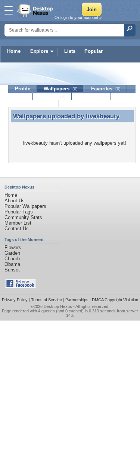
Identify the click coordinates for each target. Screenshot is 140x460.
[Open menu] (8, 10)
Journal (52, 96)
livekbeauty (102, 116)
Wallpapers (61, 88)
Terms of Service (46, 299)
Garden (12, 253)
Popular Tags (18, 212)
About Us (14, 200)
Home (14, 51)
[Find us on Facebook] (20, 286)
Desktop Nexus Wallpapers (36, 10)
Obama (12, 264)
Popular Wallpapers (25, 206)
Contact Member (34, 103)
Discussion (92, 96)
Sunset (12, 270)
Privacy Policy (15, 299)
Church (12, 258)
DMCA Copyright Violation (115, 299)
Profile (22, 88)
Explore (39, 51)
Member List (17, 223)
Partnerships (76, 299)
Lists (69, 51)
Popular (93, 51)
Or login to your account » (78, 17)
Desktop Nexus (58, 306)
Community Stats (23, 217)
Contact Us (16, 228)
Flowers (12, 247)
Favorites (106, 88)
